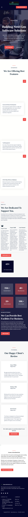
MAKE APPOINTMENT (21, 7)
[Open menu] (2, 7)
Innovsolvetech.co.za (7, 484)
